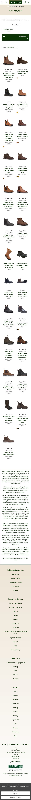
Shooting (15, 712)
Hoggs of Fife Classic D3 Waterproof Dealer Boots (8, 137)
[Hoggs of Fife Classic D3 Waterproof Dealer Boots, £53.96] (8, 123)
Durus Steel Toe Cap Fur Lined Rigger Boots (9, 265)
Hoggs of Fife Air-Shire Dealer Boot (22, 105)
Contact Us (15, 627)
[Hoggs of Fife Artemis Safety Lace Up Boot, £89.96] (22, 339)
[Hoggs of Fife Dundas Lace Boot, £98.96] (22, 123)
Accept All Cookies (15, 797)
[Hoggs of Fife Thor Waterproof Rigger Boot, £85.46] (8, 404)
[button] (15, 37)
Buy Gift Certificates (15, 603)
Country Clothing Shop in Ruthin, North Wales (16, 633)
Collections (15, 732)
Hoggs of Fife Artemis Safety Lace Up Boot (22, 355)
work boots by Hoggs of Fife (21, 514)
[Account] (25, 2)
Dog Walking (16, 720)
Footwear (15, 704)
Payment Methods (15, 638)
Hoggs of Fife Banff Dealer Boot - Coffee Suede (8, 204)
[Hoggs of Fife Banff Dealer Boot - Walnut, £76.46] (8, 372)
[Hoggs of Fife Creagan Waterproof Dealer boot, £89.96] (8, 339)
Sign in (15, 675)
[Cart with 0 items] (28, 2)
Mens (15, 692)
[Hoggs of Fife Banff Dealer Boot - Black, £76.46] (8, 221)
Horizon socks (25, 554)
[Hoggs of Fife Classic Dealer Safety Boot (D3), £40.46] (8, 309)
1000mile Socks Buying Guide (15, 663)
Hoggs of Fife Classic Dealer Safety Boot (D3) (8, 323)
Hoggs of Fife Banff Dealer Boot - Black (8, 237)
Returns (15, 642)
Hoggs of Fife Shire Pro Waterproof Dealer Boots (9, 75)
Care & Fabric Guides (15, 582)
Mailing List (15, 623)
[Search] (6, 2)
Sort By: (4, 47)
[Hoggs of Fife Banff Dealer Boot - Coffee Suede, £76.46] (8, 189)
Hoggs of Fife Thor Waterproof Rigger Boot (9, 418)
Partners (15, 619)
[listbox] (12, 47)
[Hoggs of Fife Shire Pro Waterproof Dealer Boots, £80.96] (8, 60)
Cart (15, 671)
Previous (1, 6)
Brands (15, 728)
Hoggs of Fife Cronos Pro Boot (22, 234)
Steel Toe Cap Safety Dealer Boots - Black (8, 294)
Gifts (15, 724)
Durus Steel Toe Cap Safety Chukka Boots (22, 265)
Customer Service (15, 599)
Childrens (15, 700)
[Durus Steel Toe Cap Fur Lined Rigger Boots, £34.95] (8, 253)
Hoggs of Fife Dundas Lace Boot (22, 135)
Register (15, 679)
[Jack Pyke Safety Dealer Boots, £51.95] (22, 60)
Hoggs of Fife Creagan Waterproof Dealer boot (8, 354)
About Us (16, 611)
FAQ (15, 646)
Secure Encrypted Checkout (16, 6)
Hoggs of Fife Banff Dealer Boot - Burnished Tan (22, 204)
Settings (15, 790)
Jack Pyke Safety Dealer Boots (22, 72)
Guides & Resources (15, 570)
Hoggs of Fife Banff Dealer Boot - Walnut (8, 388)
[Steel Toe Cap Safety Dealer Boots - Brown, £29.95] (22, 280)
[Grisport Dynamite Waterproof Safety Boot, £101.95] (8, 92)
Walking (15, 708)
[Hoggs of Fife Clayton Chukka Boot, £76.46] (8, 156)
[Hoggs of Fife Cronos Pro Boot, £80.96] (22, 221)
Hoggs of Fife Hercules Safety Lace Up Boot (22, 386)
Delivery (15, 615)
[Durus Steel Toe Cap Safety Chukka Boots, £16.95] (22, 253)
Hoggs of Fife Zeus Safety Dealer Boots (22, 420)
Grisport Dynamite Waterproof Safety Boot (9, 106)
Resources (15, 574)
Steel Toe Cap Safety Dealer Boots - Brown (22, 294)
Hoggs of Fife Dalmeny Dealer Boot (22, 170)
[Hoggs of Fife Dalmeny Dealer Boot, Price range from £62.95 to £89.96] (22, 156)
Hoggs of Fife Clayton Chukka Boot (9, 170)
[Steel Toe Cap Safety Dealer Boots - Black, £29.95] (8, 280)
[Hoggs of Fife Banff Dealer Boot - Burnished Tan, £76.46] (22, 189)
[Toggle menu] (2, 2)
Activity (15, 716)
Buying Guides (15, 578)
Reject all (15, 794)
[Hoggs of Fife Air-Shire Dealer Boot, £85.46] (22, 92)
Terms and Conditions (15, 607)
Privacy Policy (15, 650)
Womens (15, 696)
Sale (15, 736)
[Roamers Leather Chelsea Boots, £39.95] (22, 309)
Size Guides (15, 586)
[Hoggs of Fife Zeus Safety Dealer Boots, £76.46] (22, 404)
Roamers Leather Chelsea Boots (22, 324)
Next (29, 6)
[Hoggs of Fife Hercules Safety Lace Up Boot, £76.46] (22, 372)
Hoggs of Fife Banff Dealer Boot (8, 453)
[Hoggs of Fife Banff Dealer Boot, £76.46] (8, 438)
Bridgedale (16, 554)
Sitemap (15, 590)
